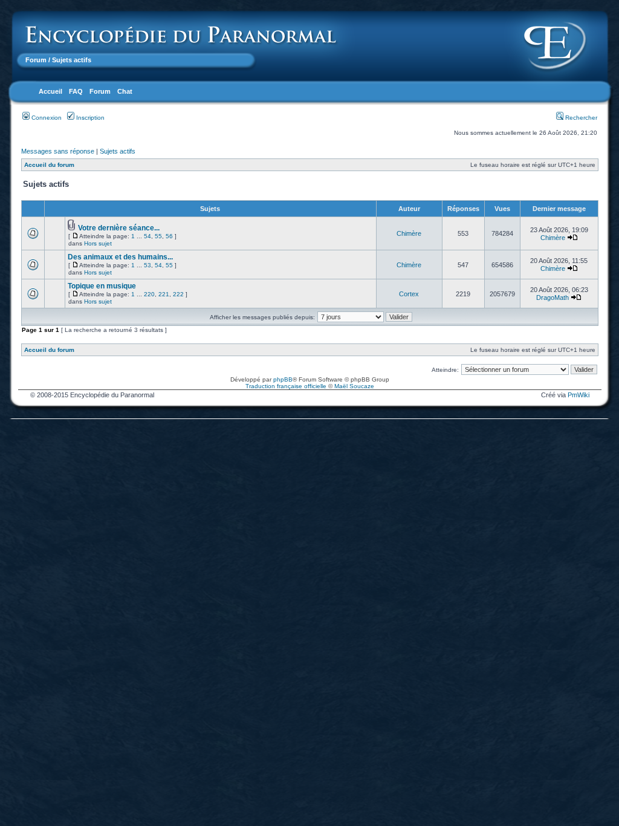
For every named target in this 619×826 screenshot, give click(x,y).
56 (169, 236)
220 (149, 294)
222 (178, 294)
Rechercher (580, 117)
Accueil (50, 91)
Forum (36, 59)
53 (147, 265)
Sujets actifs (117, 151)
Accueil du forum (49, 164)
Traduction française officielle (285, 386)
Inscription (89, 117)
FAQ (76, 91)
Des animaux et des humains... (120, 257)
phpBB (283, 379)
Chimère (409, 233)
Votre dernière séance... (119, 228)
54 (147, 236)
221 (163, 294)
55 (158, 236)
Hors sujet (98, 243)
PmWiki (578, 394)
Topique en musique (102, 286)
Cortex (409, 294)
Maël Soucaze (354, 386)
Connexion (46, 117)
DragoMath (552, 297)
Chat (124, 91)
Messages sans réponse (57, 151)
